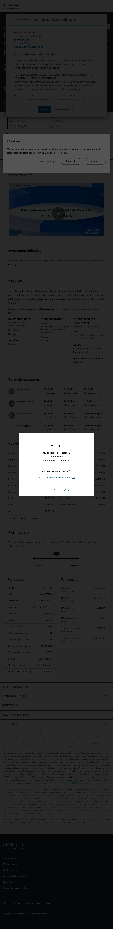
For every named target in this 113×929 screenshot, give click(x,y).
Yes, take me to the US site (54, 471)
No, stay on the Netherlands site (54, 477)
